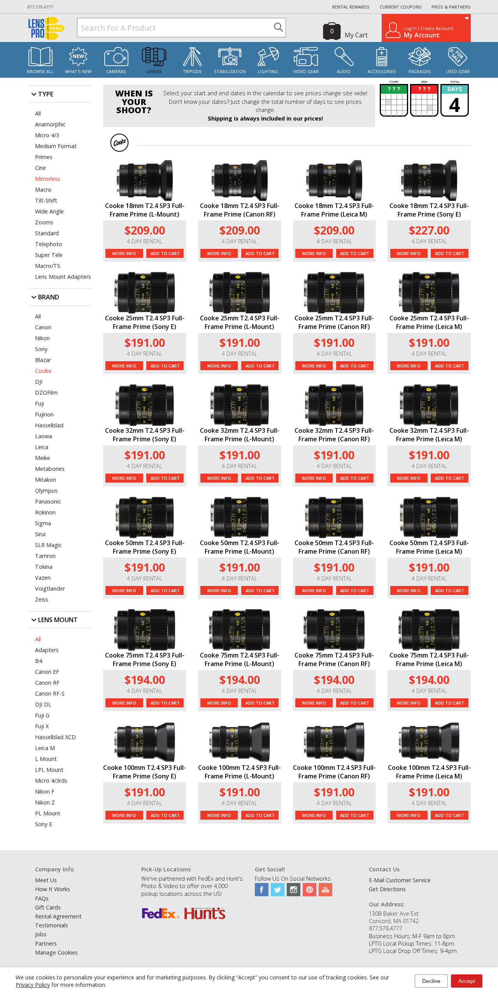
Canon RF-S (50, 693)
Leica (41, 447)
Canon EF (47, 671)
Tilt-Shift (46, 200)
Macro (43, 189)
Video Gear (306, 71)
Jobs (40, 934)
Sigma (43, 523)
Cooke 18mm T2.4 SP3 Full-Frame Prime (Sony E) (429, 210)
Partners (46, 943)
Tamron (45, 556)
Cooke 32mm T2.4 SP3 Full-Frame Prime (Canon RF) (334, 434)
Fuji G (42, 715)
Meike (42, 458)
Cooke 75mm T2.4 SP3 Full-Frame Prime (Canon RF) (334, 659)
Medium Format (56, 146)
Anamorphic (50, 124)
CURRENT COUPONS (401, 7)
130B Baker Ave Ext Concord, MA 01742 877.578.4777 (394, 921)
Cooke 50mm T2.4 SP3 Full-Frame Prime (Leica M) (429, 547)
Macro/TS (47, 265)
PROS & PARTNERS (451, 7)
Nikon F (44, 791)
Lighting (268, 71)
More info (124, 253)
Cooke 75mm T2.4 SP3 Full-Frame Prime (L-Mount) (239, 659)
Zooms (44, 222)
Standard (47, 233)
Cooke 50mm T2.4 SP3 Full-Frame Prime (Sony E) (144, 547)
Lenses (154, 71)
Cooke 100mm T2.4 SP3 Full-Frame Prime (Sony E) (144, 771)
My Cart (356, 35)
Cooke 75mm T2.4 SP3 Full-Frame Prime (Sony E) (144, 659)
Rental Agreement (58, 916)
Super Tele (49, 255)
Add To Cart (165, 253)
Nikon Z (45, 802)
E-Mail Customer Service (400, 880)
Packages (420, 71)
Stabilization (230, 71)
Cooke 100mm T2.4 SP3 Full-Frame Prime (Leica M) (429, 771)
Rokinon (45, 512)
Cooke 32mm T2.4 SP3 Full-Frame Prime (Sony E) (144, 434)
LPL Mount (49, 769)
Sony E (43, 824)
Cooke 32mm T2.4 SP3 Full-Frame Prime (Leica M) (429, 434)
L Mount (46, 758)
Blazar (43, 360)
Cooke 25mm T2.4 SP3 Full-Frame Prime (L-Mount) (239, 322)
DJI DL (43, 704)
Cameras (116, 71)
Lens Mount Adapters (63, 276)
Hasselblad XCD (55, 737)
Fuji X (42, 726)
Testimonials (51, 925)
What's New (78, 71)
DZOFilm (46, 392)
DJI (38, 381)
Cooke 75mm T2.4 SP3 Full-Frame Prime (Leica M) (429, 659)
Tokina (44, 566)
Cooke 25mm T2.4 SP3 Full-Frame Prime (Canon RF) (334, 322)
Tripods (192, 71)
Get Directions (387, 889)
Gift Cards (48, 907)
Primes (44, 157)
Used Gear (458, 71)
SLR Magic (48, 545)
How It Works (52, 889)
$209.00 (144, 230)
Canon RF (47, 682)
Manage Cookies (56, 952)
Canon (43, 327)
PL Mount (47, 813)
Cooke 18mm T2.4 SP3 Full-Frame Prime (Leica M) (334, 210)
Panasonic (48, 501)
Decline (431, 981)
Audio (344, 71)
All (38, 113)
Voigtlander (50, 588)
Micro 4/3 (47, 135)
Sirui (40, 534)
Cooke (43, 370)
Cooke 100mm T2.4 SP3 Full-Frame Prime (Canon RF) (334, 771)
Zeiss (41, 599)
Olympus (46, 490)
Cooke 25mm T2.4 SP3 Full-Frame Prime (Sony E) (144, 322)
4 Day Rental (144, 241)
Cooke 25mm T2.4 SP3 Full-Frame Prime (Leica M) (429, 322)
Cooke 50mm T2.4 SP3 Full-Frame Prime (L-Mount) (239, 547)
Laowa (43, 436)
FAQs (42, 898)
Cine (40, 167)
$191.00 (144, 342)
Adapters (47, 650)
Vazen (43, 577)
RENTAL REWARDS (351, 7)
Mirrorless (47, 178)
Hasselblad (49, 425)
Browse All (40, 71)
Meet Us (46, 880)
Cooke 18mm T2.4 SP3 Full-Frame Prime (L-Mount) (144, 210)
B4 (38, 660)
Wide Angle (49, 211)
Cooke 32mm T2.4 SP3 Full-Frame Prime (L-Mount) (239, 434)
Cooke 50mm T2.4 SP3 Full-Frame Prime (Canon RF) (334, 547)
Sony (41, 349)
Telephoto (48, 244)
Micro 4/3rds (51, 780)
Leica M (45, 748)
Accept (466, 981)
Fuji (39, 403)
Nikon (42, 338)
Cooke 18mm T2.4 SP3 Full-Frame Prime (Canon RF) (239, 210)
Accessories (382, 71)
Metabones (50, 468)
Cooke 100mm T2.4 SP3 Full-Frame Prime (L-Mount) (239, 771)
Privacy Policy (33, 984)
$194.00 (144, 679)
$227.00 (429, 230)
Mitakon (45, 479)
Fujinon (44, 414)
